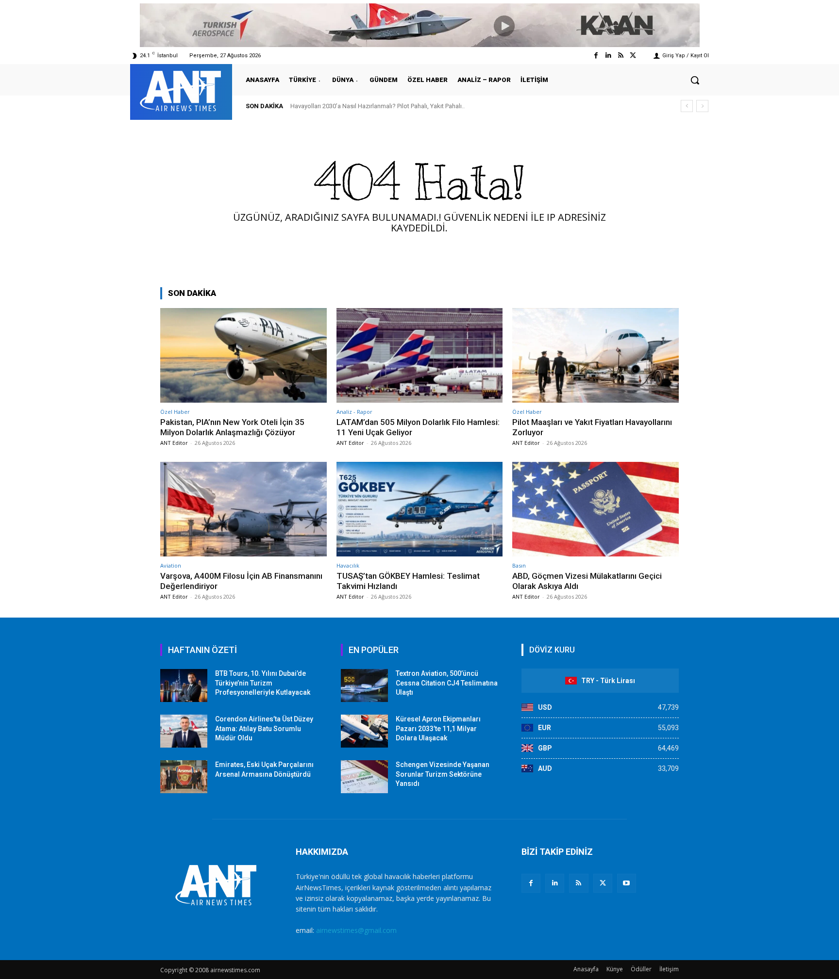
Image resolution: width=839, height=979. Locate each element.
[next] (702, 106)
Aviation (170, 565)
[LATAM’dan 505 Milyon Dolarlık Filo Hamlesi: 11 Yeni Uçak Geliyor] (419, 355)
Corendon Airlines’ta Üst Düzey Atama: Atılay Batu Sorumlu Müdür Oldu (264, 728)
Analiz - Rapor (354, 411)
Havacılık (347, 565)
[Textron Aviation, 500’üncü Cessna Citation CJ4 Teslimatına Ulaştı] (364, 685)
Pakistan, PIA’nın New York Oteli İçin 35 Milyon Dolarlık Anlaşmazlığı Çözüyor (232, 427)
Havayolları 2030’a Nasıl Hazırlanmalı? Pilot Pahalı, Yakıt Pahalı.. (377, 106)
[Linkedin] (608, 55)
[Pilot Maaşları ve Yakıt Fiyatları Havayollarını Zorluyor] (595, 355)
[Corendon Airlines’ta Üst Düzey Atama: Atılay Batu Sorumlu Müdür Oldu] (183, 731)
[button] (695, 80)
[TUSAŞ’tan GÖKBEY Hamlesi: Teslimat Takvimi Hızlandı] (419, 509)
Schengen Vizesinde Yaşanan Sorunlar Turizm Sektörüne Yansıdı (442, 774)
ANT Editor (174, 442)
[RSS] (578, 883)
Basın (519, 565)
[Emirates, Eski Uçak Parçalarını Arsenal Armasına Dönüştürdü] (183, 776)
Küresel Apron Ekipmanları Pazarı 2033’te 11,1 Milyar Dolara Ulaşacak (438, 728)
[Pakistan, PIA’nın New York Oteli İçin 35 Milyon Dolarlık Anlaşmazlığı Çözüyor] (243, 355)
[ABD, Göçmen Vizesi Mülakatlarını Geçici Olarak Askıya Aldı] (595, 509)
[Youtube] (626, 883)
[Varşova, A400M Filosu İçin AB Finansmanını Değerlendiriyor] (243, 509)
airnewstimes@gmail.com (356, 930)
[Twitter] (633, 55)
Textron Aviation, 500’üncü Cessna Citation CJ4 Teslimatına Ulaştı (447, 682)
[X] (602, 883)
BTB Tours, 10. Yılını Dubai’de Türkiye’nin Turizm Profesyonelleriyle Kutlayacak (262, 682)
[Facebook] (596, 55)
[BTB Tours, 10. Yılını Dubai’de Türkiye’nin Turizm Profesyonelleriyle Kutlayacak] (183, 685)
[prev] (687, 106)
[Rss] (621, 55)
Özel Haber (175, 411)
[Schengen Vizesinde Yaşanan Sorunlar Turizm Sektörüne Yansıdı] (364, 776)
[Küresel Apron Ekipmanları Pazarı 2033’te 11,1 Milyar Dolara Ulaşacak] (364, 731)
